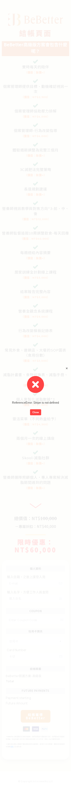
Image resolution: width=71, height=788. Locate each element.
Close (35, 412)
